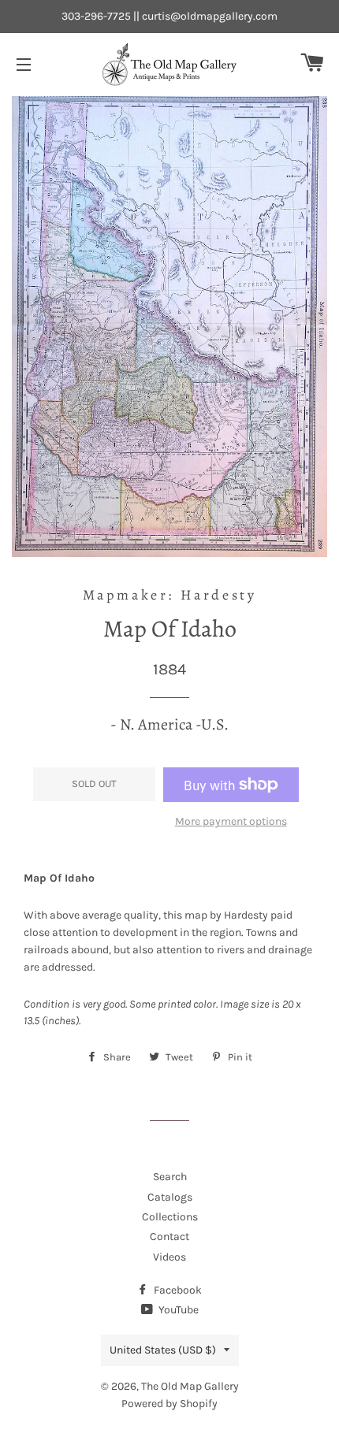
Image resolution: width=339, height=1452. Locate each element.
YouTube (177, 1309)
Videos (169, 1257)
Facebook (176, 1290)
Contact (169, 1236)
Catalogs (169, 1197)
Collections (170, 1217)
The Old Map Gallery (190, 1386)
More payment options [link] (231, 821)
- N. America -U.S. (169, 724)
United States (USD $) (163, 1350)
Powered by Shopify (169, 1403)
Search (170, 1176)
